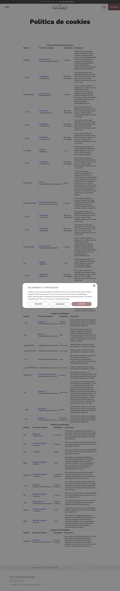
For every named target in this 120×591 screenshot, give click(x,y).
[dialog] (60, 295)
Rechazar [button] (38, 304)
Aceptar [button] (81, 304)
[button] (60, 304)
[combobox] (94, 285)
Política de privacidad (63, 299)
